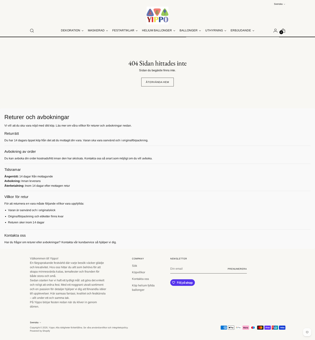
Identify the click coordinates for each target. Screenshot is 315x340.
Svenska (278, 4)
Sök (134, 265)
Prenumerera (237, 269)
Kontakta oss (140, 278)
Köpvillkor (138, 272)
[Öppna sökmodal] (32, 30)
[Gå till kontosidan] (275, 30)
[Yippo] (157, 15)
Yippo (52, 327)
